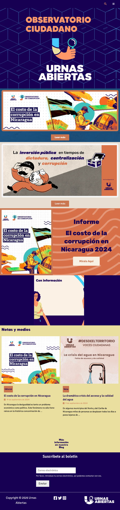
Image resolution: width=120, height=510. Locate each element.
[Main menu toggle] (113, 3)
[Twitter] (60, 498)
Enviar (43, 483)
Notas (66, 389)
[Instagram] (64, 498)
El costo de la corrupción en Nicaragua (27, 395)
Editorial (8, 389)
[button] (105, 4)
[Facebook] (55, 498)
